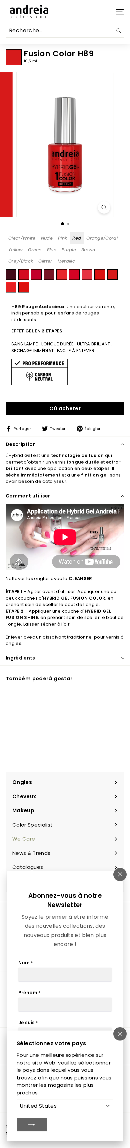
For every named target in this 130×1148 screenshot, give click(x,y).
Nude (47, 238)
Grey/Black (20, 261)
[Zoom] (104, 207)
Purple (69, 250)
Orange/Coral (102, 238)
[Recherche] (119, 30)
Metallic (66, 261)
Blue (51, 250)
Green (35, 250)
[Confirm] (32, 1124)
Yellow (15, 250)
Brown (88, 250)
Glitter (45, 261)
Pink (62, 238)
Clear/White (22, 238)
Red (76, 238)
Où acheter (65, 408)
